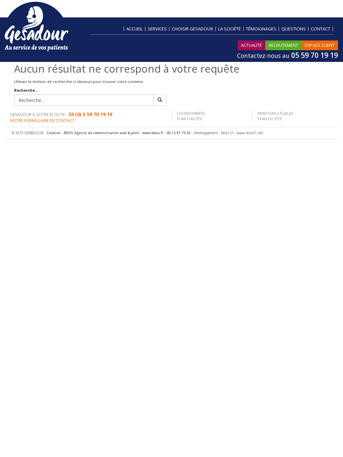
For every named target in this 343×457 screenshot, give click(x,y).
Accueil (134, 29)
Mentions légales (275, 113)
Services (157, 29)
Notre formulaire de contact (42, 120)
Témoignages (261, 29)
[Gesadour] (36, 25)
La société (229, 29)
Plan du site (270, 118)
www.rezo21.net (250, 132)
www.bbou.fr (152, 132)
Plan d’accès (189, 118)
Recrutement (283, 45)
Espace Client (320, 45)
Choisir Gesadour (192, 29)
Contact (320, 29)
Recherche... (26, 90)
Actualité (251, 45)
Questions (293, 29)
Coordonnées (191, 113)
